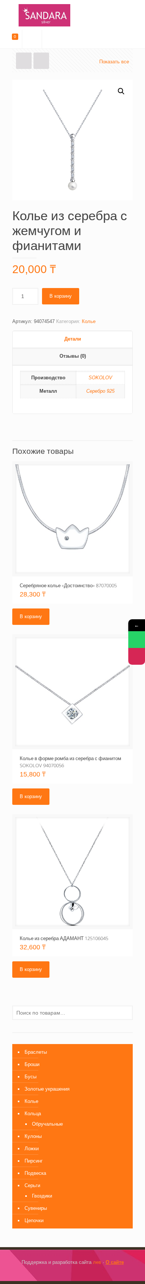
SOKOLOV (100, 377)
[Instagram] (67, 1272)
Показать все (114, 61)
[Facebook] (57, 1272)
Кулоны (33, 1136)
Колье (89, 321)
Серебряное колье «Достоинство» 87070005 (68, 585)
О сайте (115, 1262)
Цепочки (34, 1220)
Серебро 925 (100, 391)
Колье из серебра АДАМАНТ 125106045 (64, 938)
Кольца (33, 1113)
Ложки (32, 1148)
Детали (72, 339)
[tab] (72, 339)
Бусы (30, 1076)
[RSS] (87, 1272)
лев (97, 1262)
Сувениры (36, 1208)
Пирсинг (34, 1161)
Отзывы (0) (72, 356)
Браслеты (36, 1052)
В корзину (60, 296)
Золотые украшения (47, 1089)
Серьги (32, 1185)
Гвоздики (42, 1196)
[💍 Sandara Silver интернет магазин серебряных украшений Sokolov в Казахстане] (72, 15)
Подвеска (35, 1173)
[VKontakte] (77, 1272)
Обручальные (47, 1124)
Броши (32, 1064)
